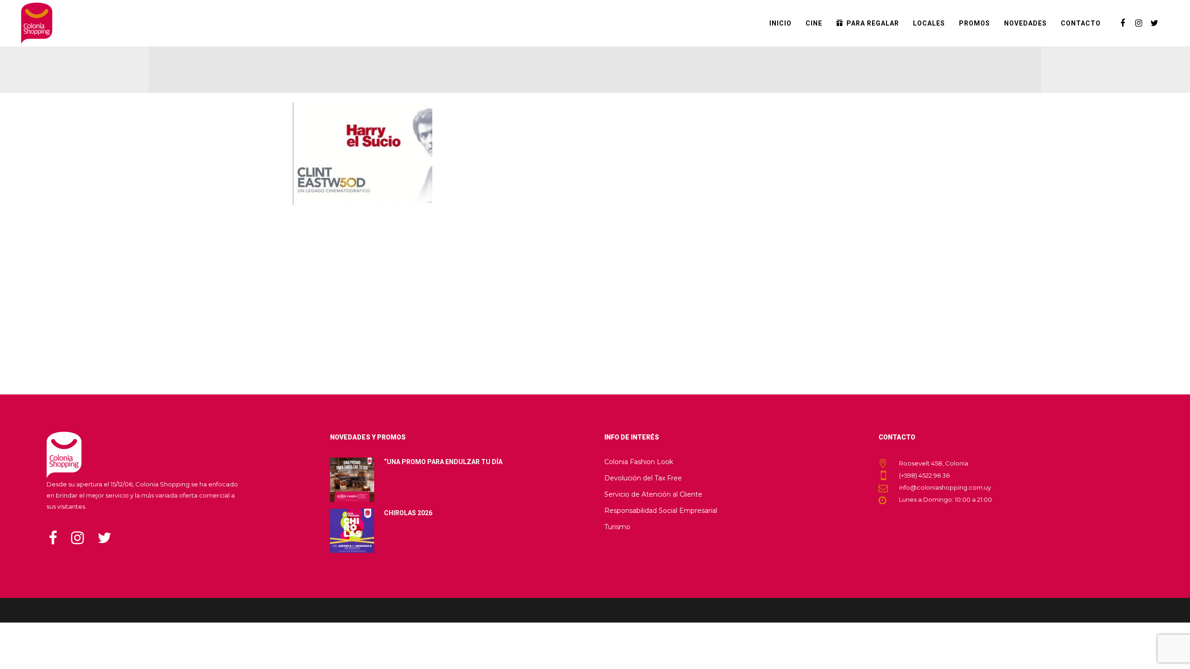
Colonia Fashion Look (638, 462)
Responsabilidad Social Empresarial (660, 510)
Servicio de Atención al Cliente (653, 494)
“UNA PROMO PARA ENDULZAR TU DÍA (443, 462)
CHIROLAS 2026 (408, 513)
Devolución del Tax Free (643, 478)
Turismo (617, 527)
